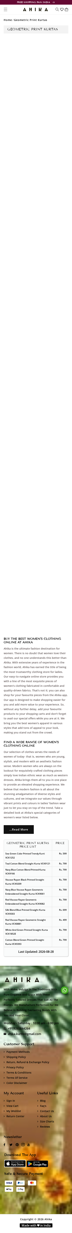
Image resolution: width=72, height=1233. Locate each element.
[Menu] (5, 9)
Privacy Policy (15, 1067)
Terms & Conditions (18, 1072)
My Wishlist (13, 1111)
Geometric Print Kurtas (30, 20)
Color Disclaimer (16, 1083)
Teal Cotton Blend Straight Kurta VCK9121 (27, 863)
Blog (43, 1100)
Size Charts (47, 1121)
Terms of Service (17, 1077)
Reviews (45, 1126)
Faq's (43, 1106)
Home (8, 20)
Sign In (10, 1100)
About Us (46, 1116)
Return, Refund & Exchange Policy (27, 1062)
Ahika (48, 1219)
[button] (57, 9)
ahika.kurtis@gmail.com (24, 1034)
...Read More (18, 829)
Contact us (47, 1111)
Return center (15, 1116)
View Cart (12, 1106)
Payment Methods (18, 1052)
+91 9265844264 (19, 1028)
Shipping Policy (16, 1057)
